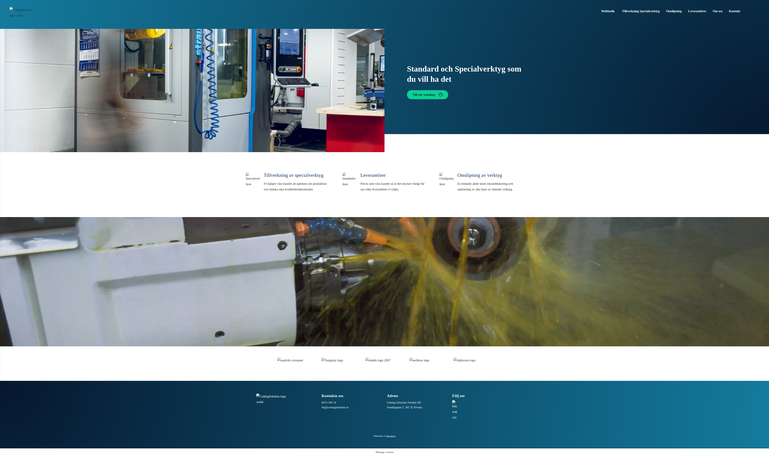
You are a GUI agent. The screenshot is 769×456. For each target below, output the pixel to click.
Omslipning (674, 11)
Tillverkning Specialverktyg (641, 11)
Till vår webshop (424, 94)
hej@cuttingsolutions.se (335, 407)
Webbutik (608, 11)
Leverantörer (697, 11)
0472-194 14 (329, 402)
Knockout (391, 436)
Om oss (718, 11)
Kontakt (734, 11)
